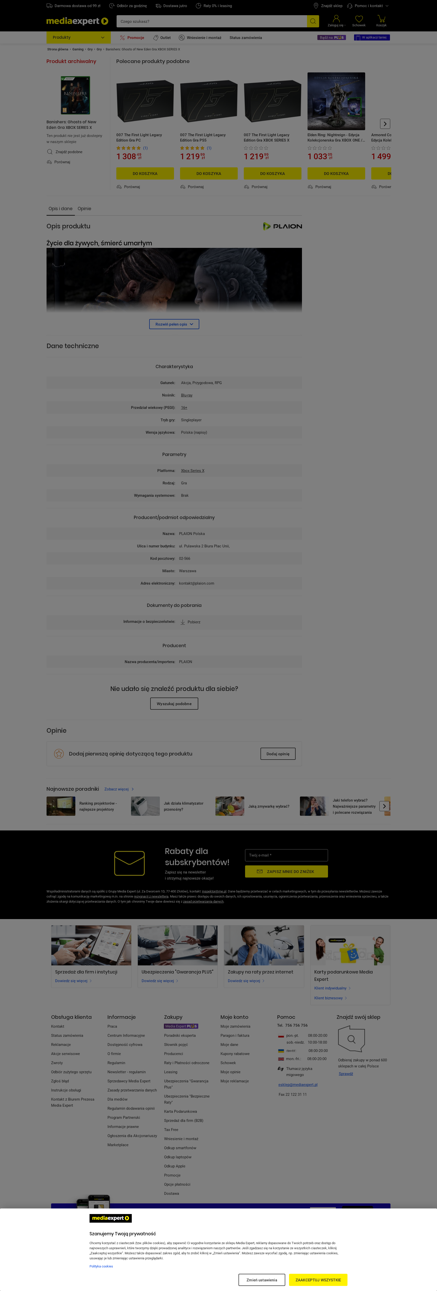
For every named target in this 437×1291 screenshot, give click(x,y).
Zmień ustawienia (262, 1279)
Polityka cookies (101, 1266)
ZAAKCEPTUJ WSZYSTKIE (318, 1279)
